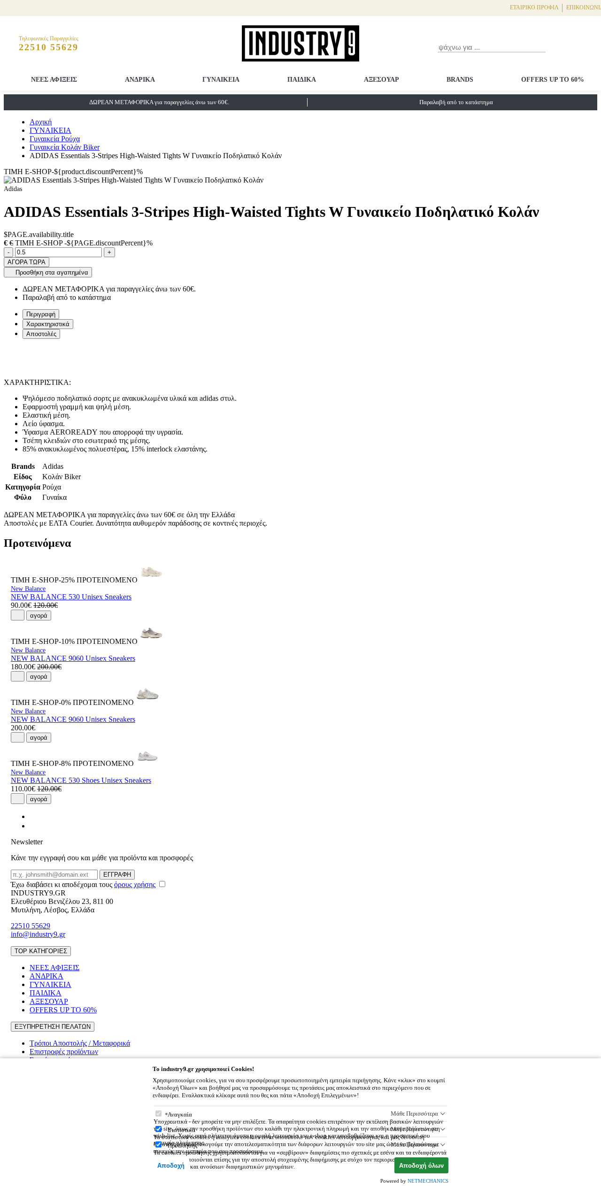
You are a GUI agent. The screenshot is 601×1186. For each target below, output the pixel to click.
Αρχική (41, 122)
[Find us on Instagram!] (33, 826)
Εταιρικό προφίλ (534, 7)
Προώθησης (182, 1145)
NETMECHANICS (428, 1181)
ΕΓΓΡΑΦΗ (117, 874)
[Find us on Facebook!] (33, 816)
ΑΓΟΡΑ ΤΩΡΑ (27, 262)
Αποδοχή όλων (421, 1165)
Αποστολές (41, 333)
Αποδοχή (171, 1165)
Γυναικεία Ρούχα (55, 139)
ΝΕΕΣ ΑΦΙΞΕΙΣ (54, 79)
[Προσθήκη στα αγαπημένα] (17, 615)
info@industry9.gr (38, 934)
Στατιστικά (181, 1129)
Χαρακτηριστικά (47, 324)
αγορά (38, 615)
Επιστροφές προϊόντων (64, 1052)
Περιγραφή (40, 314)
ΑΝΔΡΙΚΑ (140, 79)
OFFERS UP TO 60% (552, 79)
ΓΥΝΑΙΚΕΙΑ (220, 79)
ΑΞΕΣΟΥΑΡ (381, 79)
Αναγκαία (180, 1114)
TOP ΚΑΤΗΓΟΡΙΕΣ (41, 951)
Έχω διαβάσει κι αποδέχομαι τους (83, 884)
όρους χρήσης (134, 884)
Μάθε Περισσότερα (414, 1113)
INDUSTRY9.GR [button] (38, 893)
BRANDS (460, 79)
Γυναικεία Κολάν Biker (65, 147)
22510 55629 (30, 926)
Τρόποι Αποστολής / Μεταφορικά (80, 1043)
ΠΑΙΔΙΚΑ (301, 79)
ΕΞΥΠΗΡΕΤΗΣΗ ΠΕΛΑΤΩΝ (53, 1026)
